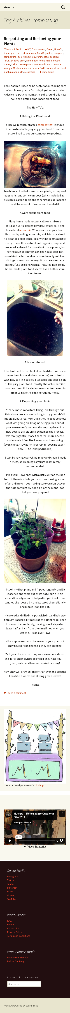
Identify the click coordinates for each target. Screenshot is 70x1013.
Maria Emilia (48, 72)
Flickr (10, 891)
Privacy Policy (14, 932)
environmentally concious (46, 56)
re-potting (29, 72)
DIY (29, 49)
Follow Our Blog (15, 961)
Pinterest (12, 887)
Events (11, 924)
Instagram (12, 876)
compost (58, 53)
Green (49, 49)
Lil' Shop (39, 785)
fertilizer (8, 60)
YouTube (11, 899)
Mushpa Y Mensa (22, 68)
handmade (32, 60)
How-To (58, 49)
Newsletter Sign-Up (17, 957)
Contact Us (13, 928)
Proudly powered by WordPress (21, 1005)
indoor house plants (22, 64)
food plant (19, 60)
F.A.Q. (10, 920)
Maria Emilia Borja (43, 64)
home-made (45, 60)
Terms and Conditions (18, 935)
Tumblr (10, 884)
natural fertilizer (40, 68)
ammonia (31, 53)
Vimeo (10, 895)
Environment (38, 49)
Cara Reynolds (44, 53)
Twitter (11, 880)
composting (10, 56)
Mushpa (8, 68)
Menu (7, 7)
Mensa (57, 64)
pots (20, 72)
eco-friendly (24, 56)
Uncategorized (12, 53)
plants (13, 72)
